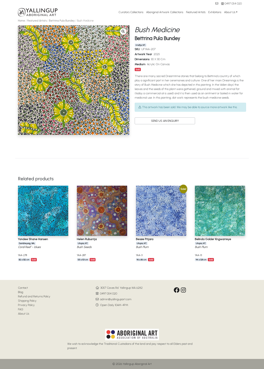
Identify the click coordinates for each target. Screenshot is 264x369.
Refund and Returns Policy (34, 296)
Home (21, 20)
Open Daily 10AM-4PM (114, 305)
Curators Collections (131, 12)
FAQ (20, 309)
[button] (123, 31)
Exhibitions (214, 12)
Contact (23, 287)
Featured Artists (195, 12)
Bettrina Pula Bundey (62, 20)
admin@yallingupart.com (115, 299)
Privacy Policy (26, 305)
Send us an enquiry (165, 120)
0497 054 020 (233, 3)
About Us (229, 12)
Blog (20, 292)
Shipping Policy (27, 300)
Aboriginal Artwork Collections (164, 12)
